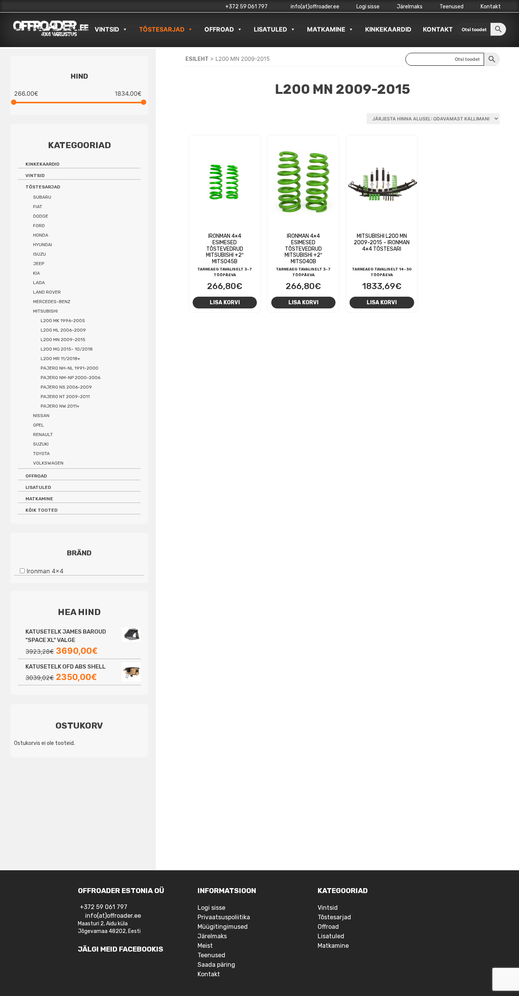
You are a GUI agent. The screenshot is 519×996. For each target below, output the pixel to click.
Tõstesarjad (162, 29)
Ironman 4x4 (45, 570)
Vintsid (107, 29)
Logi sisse (368, 6)
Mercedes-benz (51, 301)
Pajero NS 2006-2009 (66, 387)
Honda (40, 235)
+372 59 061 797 (246, 6)
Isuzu (39, 254)
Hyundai (42, 244)
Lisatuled (270, 29)
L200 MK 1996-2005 (63, 320)
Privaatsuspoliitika (224, 917)
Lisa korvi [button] (225, 302)
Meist (205, 945)
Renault (43, 434)
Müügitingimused (223, 926)
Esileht (197, 58)
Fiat (37, 206)
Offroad (219, 29)
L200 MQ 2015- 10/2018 (67, 349)
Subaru (42, 197)
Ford (39, 225)
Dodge (40, 216)
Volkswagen (48, 463)
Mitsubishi (45, 311)
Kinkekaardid (388, 29)
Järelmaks (409, 6)
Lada (39, 282)
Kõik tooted (41, 510)
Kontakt (491, 6)
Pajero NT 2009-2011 (65, 396)
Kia (36, 273)
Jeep (38, 263)
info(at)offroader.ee (314, 6)
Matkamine (326, 29)
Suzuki (41, 444)
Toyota (41, 453)
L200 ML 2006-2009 (63, 330)
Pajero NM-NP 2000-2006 (70, 377)
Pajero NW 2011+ (60, 406)
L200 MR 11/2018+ (60, 358)
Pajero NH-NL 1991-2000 (69, 368)
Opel (38, 425)
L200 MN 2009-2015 (63, 339)
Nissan (41, 415)
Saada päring (216, 964)
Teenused (452, 6)
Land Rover (47, 292)
